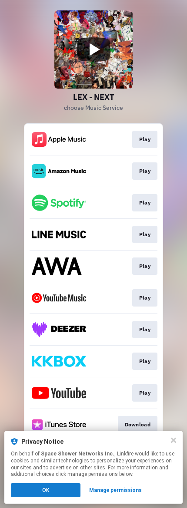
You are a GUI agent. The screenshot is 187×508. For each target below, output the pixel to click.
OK (45, 490)
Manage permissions (115, 490)
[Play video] (93, 49)
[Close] (173, 440)
